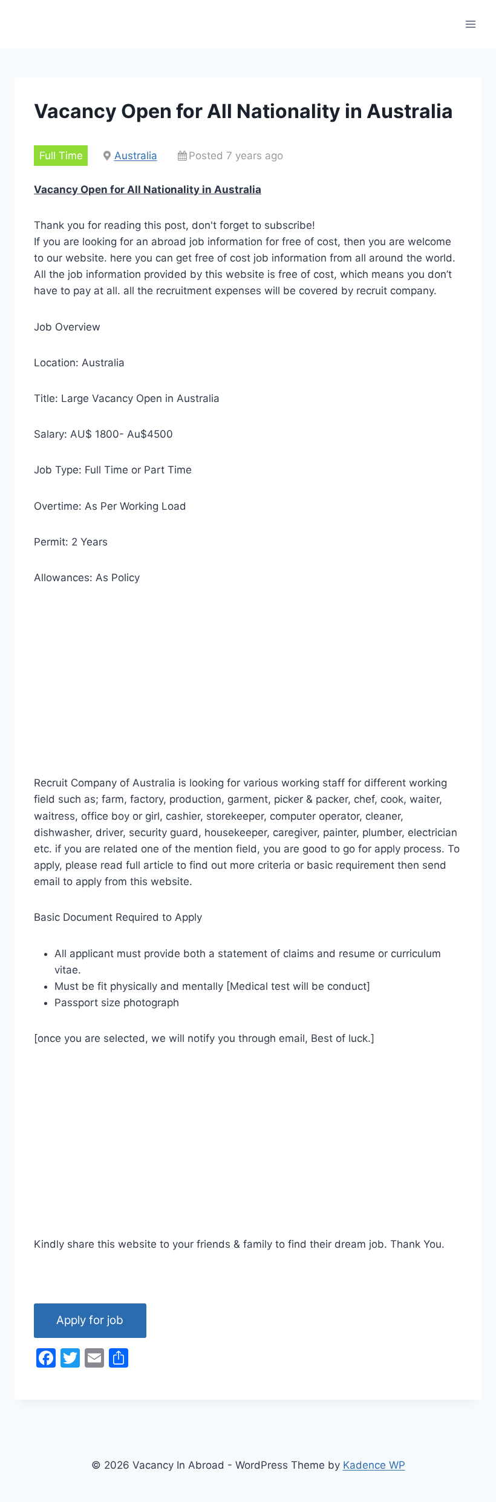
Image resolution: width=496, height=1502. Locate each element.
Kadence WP (374, 1465)
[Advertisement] (248, 690)
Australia (135, 156)
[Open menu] (470, 24)
